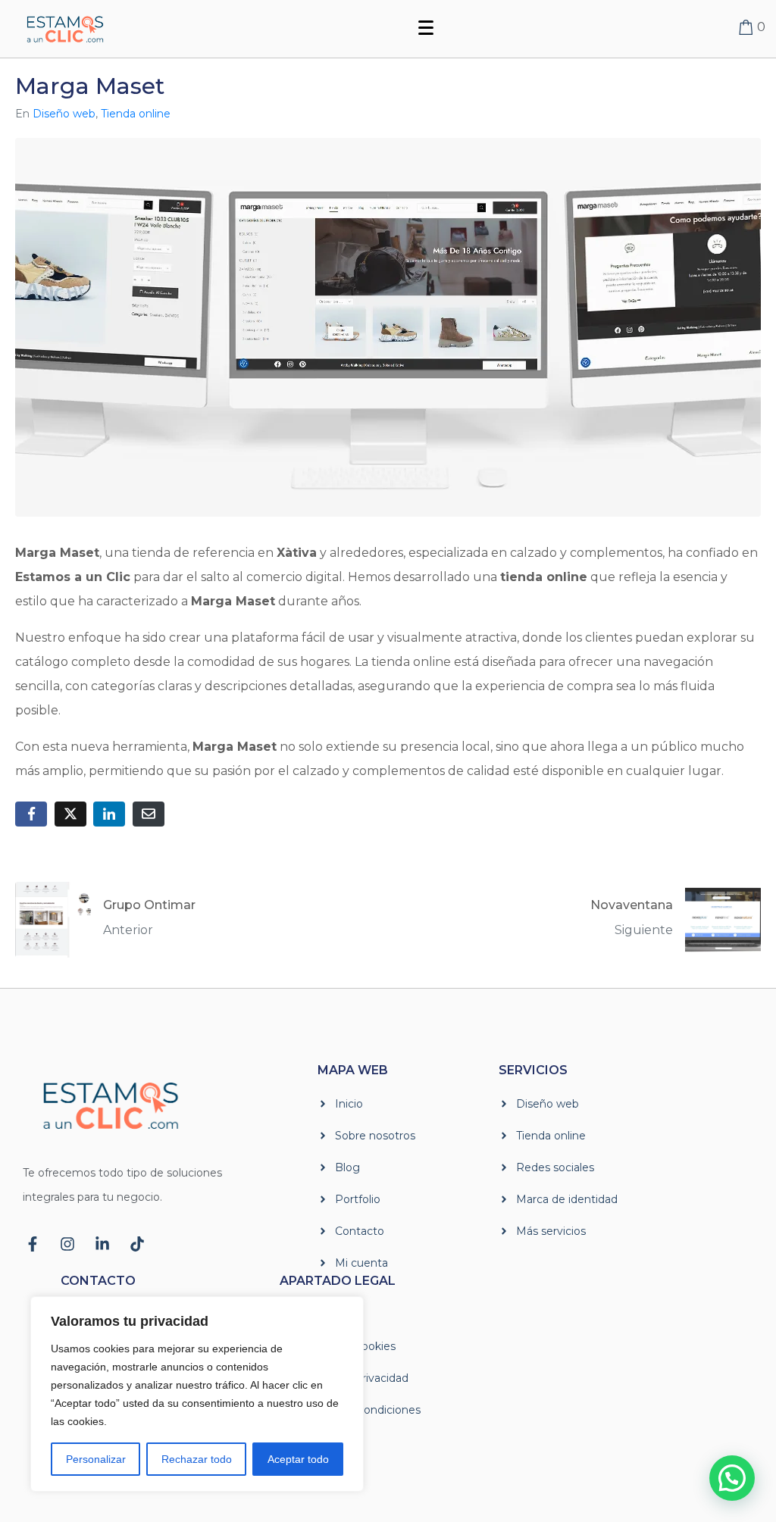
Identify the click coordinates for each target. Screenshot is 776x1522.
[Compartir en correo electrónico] (148, 814)
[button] (732, 1478)
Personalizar (96, 1459)
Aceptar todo (298, 1459)
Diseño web (64, 113)
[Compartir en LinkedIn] (109, 814)
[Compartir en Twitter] (70, 814)
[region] (197, 1394)
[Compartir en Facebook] (31, 814)
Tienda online (136, 113)
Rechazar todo (196, 1459)
